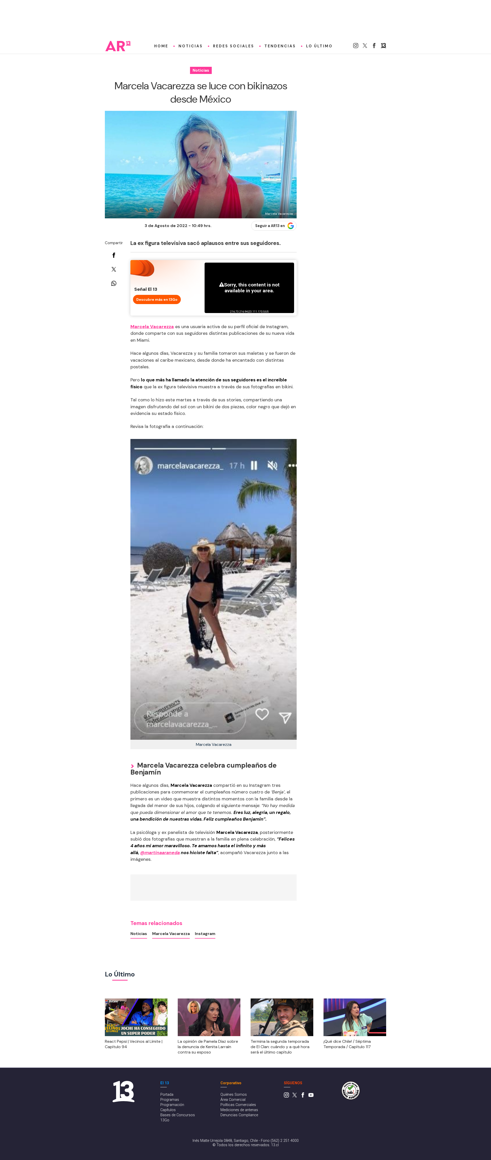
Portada (166, 1094)
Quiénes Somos (233, 1094)
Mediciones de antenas (239, 1110)
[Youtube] (311, 1096)
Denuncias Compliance (239, 1115)
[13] (383, 46)
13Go (164, 1120)
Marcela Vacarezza (171, 933)
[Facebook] (374, 46)
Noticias (190, 46)
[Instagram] (355, 46)
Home (161, 46)
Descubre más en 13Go (156, 299)
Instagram (205, 933)
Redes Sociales (233, 46)
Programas (169, 1100)
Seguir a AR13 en (270, 225)
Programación (172, 1105)
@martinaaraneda (160, 852)
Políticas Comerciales (238, 1105)
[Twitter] (364, 46)
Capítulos (168, 1110)
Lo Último (319, 46)
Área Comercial (233, 1100)
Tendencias (280, 46)
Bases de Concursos (177, 1115)
